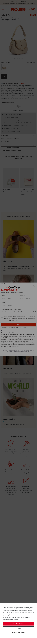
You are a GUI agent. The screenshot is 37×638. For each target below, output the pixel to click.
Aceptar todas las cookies (18, 623)
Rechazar (18, 628)
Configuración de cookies (18, 632)
